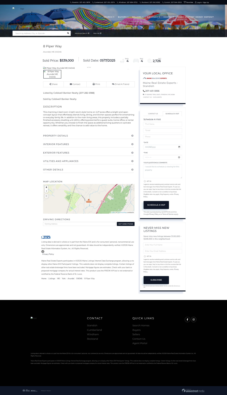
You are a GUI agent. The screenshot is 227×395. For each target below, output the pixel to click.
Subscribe (156, 280)
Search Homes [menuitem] (140, 325)
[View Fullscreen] (46, 196)
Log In (199, 2)
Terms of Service (168, 214)
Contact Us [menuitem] (138, 338)
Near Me (96, 33)
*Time (146, 153)
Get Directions (125, 224)
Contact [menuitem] (169, 17)
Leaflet (113, 212)
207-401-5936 (152, 91)
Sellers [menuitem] (137, 17)
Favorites (189, 2)
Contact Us (147, 97)
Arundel (71, 278)
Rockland (92, 338)
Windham (93, 334)
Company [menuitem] (152, 17)
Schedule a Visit (172, 114)
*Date (146, 142)
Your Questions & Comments (155, 163)
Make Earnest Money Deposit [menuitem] (196, 17)
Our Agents (157, 97)
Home (43, 278)
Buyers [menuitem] (122, 17)
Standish (92, 325)
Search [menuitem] (108, 17)
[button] (68, 33)
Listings (51, 278)
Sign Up (206, 2)
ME (58, 278)
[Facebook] (187, 319)
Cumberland (94, 330)
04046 (79, 278)
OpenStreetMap (122, 212)
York (63, 278)
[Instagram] (193, 319)
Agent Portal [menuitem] (139, 343)
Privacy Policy (48, 254)
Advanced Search (81, 33)
